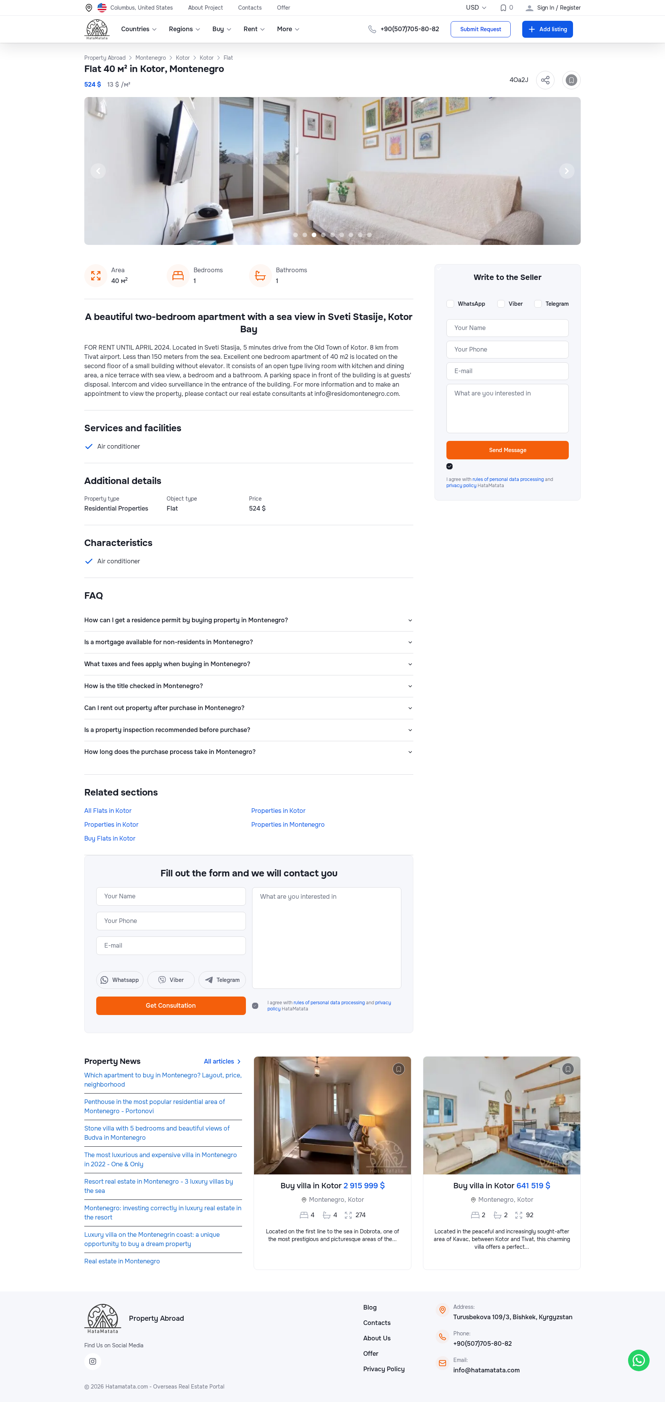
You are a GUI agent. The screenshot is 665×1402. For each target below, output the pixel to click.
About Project (205, 7)
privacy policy (462, 485)
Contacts (250, 7)
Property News (112, 1061)
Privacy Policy (384, 1369)
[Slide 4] (323, 235)
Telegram (557, 303)
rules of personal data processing (330, 1003)
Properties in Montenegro (288, 825)
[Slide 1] (295, 235)
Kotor (356, 1200)
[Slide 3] (314, 235)
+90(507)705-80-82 (482, 1344)
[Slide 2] (304, 235)
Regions (181, 29)
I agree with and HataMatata (329, 1006)
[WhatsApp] (639, 1360)
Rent (250, 29)
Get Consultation (171, 1006)
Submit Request (480, 29)
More (284, 29)
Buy (218, 29)
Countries (135, 29)
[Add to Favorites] (571, 80)
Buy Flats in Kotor (109, 838)
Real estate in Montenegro (122, 1261)
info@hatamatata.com (486, 1370)
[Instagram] (92, 1361)
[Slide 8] (360, 235)
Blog (370, 1307)
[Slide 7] (351, 235)
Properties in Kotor (278, 811)
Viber (516, 303)
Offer (283, 7)
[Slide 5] (332, 235)
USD (472, 7)
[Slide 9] (369, 235)
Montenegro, (327, 1200)
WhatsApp (471, 303)
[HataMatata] (102, 1318)
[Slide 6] (341, 235)
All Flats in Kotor (108, 811)
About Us (377, 1338)
